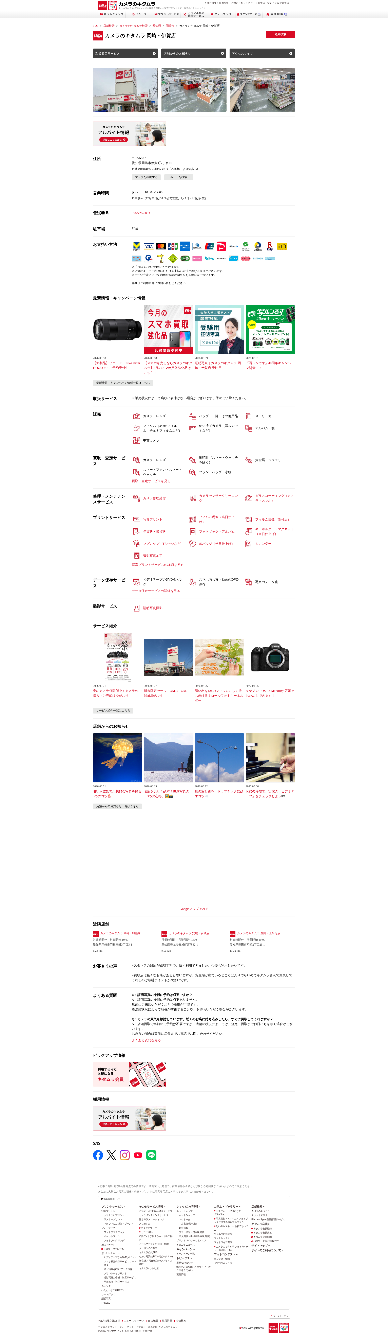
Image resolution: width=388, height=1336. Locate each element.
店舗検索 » (257, 1206)
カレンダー (107, 1286)
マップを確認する (146, 177)
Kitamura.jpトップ (112, 1199)
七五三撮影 (146, 1232)
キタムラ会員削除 (262, 1236)
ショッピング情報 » (188, 1206)
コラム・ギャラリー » (227, 1206)
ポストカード (108, 1244)
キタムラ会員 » (260, 1224)
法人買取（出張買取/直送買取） (195, 1236)
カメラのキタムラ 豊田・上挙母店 (258, 933)
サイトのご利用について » (267, 1250)
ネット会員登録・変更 (260, 2)
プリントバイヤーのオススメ (191, 1240)
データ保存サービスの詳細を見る (156, 591)
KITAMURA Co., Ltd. (118, 1331)
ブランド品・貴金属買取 (191, 1232)
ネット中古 (184, 1219)
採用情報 (224, 2)
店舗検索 (109, 25)
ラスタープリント (113, 1219)
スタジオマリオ (149, 1228)
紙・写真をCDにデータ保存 (118, 1269)
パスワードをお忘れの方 (265, 1241)
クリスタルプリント (114, 1215)
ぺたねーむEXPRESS (112, 1290)
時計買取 (183, 1228)
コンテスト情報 (222, 1259)
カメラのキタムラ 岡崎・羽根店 (120, 933)
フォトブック (108, 1228)
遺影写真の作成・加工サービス (120, 1277)
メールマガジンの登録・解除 (154, 1244)
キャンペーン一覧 (185, 1253)
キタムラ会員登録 (262, 1228)
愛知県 (157, 25)
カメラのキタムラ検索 (133, 25)
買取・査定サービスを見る (151, 481)
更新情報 (181, 1274)
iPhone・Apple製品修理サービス (155, 1211)
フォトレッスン (222, 1238)
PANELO (105, 1302)
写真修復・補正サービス (116, 1281)
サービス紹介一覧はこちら (113, 710)
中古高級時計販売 (188, 1223)
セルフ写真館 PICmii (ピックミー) (156, 1256)
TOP (95, 25)
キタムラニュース (185, 1244)
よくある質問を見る (146, 1040)
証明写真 (106, 1298)
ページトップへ (280, 1316)
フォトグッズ (108, 1294)
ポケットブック (112, 1236)
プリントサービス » (113, 1206)
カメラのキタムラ (260, 1211)
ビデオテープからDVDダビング (120, 1257)
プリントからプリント (115, 1273)
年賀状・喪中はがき (113, 1249)
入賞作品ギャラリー (224, 1263)
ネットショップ (184, 1211)
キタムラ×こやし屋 (149, 1268)
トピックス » (184, 1258)
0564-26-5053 (141, 213)
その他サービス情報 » (152, 1206)
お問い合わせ (238, 2)
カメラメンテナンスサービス (154, 1215)
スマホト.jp (144, 1223)
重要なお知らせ (184, 1262)
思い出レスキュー (110, 1253)
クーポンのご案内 (148, 1248)
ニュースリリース (134, 1320)
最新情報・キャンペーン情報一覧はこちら (123, 382)
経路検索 (280, 34)
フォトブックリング (114, 1240)
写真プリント (108, 1211)
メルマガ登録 (282, 2)
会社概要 (211, 2)
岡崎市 (170, 25)
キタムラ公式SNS (148, 1252)
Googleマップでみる (194, 909)
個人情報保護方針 (109, 1320)
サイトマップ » (260, 1245)
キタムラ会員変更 (262, 1232)
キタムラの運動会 (223, 1233)
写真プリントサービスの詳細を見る (157, 564)
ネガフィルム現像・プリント (119, 1223)
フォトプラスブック (114, 1232)
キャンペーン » (185, 1249)
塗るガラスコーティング (151, 1219)
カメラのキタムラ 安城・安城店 (189, 933)
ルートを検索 (178, 177)
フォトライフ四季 (223, 1242)
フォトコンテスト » (226, 1254)
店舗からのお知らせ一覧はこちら (117, 806)
